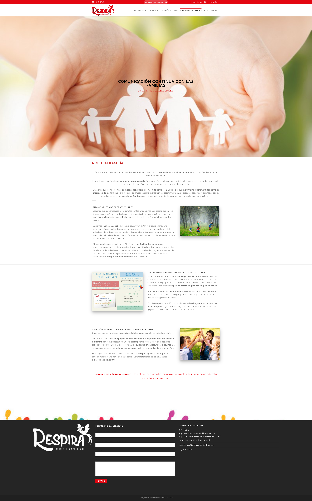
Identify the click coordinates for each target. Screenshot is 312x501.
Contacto (213, 2)
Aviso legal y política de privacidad (194, 440)
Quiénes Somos (196, 2)
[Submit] (166, 2)
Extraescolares (138, 10)
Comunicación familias (190, 10)
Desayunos (154, 10)
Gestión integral (170, 10)
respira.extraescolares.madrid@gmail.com (197, 433)
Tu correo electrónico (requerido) (110, 441)
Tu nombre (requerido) (105, 432)
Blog (206, 2)
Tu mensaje (100, 460)
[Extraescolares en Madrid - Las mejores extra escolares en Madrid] (103, 10)
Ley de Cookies (186, 449)
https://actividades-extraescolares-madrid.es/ (200, 436)
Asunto (98, 451)
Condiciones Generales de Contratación (196, 445)
